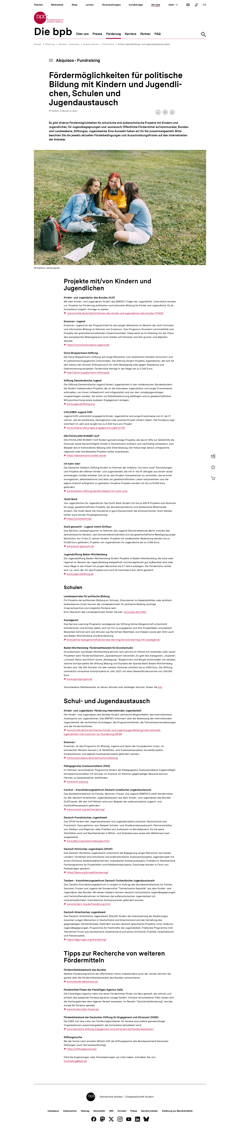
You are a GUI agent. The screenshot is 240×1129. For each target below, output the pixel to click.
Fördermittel (108, 44)
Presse (133, 1111)
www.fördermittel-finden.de (83, 1009)
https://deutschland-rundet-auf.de (86, 455)
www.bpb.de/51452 (135, 612)
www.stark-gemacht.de (80, 546)
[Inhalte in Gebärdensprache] (196, 5)
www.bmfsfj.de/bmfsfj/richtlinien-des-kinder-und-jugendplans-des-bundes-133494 (115, 313)
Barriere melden (149, 1111)
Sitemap (85, 1111)
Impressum (53, 1111)
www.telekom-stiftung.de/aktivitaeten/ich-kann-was (97, 491)
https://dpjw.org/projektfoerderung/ (88, 872)
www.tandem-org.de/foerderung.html (88, 904)
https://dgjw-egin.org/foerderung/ (86, 939)
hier (160, 687)
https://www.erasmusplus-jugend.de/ (88, 344)
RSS (111, 1111)
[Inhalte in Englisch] (204, 5)
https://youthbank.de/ (79, 518)
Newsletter (99, 1111)
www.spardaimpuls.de (79, 679)
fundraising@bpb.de (75, 1061)
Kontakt (122, 1111)
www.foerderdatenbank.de (82, 981)
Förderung (49, 44)
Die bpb (37, 44)
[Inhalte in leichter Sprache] (188, 5)
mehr (173, 4)
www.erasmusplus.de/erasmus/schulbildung (92, 757)
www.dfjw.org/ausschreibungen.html (88, 841)
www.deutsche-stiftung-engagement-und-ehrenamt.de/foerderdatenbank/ (110, 1029)
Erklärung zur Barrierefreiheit (177, 1111)
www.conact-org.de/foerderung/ (86, 809)
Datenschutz (70, 1111)
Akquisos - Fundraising (68, 44)
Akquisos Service (91, 44)
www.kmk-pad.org (77, 781)
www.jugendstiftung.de (80, 573)
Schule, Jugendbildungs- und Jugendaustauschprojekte (144, 44)
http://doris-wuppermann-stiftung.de (88, 372)
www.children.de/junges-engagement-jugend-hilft (96, 427)
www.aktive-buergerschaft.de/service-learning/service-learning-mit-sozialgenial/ (113, 639)
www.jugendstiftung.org (81, 404)
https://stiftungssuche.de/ (82, 1048)
